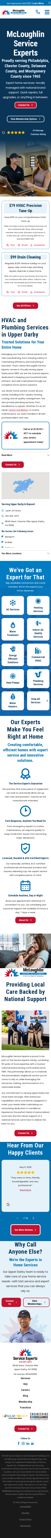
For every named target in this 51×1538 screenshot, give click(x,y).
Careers (25, 1390)
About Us (23, 920)
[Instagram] (23, 1443)
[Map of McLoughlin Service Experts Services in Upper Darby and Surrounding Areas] (25, 485)
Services (25, 1378)
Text (12, 245)
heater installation (18, 409)
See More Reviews (24, 1229)
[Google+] (32, 1443)
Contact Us (23, 105)
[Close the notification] (49, 3)
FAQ (25, 1384)
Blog (25, 1395)
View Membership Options (24, 118)
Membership (25, 1401)
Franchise (25, 1407)
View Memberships (35, 1302)
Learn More (38, 3)
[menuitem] (25, 1506)
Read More (25, 1189)
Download (39, 245)
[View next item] (33, 1218)
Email (24, 245)
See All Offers (24, 305)
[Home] (14, 12)
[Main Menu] (47, 12)
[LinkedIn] (27, 1443)
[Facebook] (18, 1443)
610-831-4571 (12, 515)
